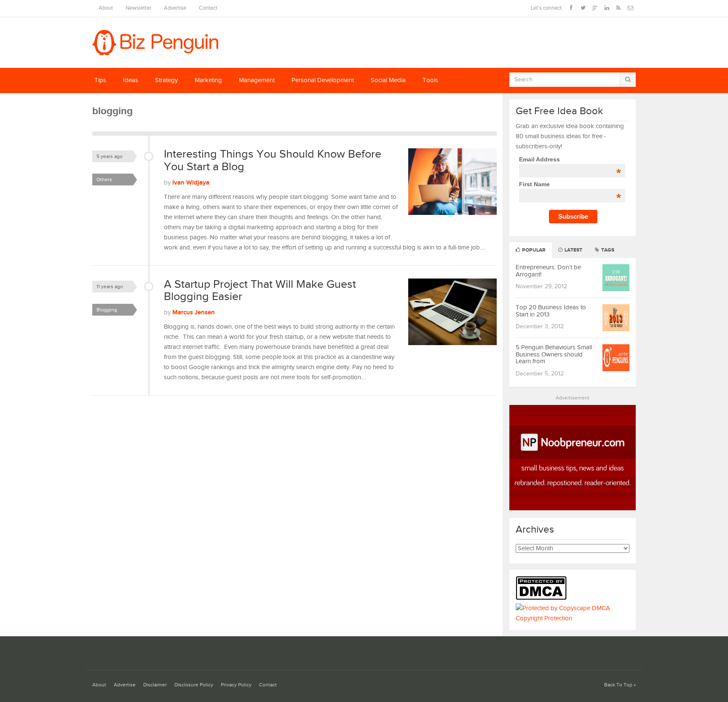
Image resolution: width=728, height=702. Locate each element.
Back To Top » (620, 685)
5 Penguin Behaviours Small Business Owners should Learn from (554, 354)
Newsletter (138, 8)
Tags (607, 250)
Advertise (175, 8)
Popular (533, 250)
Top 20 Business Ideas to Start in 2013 (551, 311)
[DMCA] (543, 598)
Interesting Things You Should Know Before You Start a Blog (272, 160)
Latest (572, 250)
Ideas (130, 80)
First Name (570, 184)
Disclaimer (155, 685)
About (106, 8)
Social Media (388, 80)
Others (104, 179)
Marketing (208, 80)
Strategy (166, 80)
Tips (100, 80)
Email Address (570, 159)
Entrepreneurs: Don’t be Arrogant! (548, 271)
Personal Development (323, 80)
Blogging (106, 310)
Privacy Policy (236, 685)
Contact (208, 8)
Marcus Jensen (193, 312)
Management (257, 80)
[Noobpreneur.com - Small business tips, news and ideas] (572, 508)
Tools (430, 80)
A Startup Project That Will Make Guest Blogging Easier (260, 291)
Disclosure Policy (193, 685)
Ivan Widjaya (190, 183)
